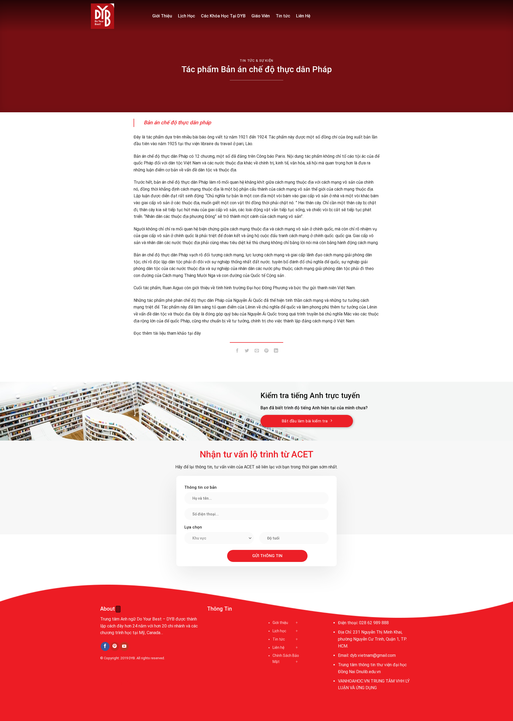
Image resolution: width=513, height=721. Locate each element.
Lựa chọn (193, 527)
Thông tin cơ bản (200, 487)
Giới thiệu (280, 622)
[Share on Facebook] (237, 351)
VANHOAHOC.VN (354, 681)
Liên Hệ (303, 15)
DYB (132, 658)
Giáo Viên (260, 15)
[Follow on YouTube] (124, 646)
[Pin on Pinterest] (266, 351)
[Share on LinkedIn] (276, 351)
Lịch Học (186, 15)
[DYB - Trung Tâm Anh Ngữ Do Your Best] (117, 16)
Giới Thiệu (162, 15)
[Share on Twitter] (247, 351)
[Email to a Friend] (256, 351)
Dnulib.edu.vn (368, 671)
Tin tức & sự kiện (256, 61)
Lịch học (279, 631)
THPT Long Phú (116, 682)
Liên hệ (278, 647)
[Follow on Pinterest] (114, 646)
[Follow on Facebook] (105, 646)
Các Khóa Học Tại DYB (223, 15)
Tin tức (283, 15)
